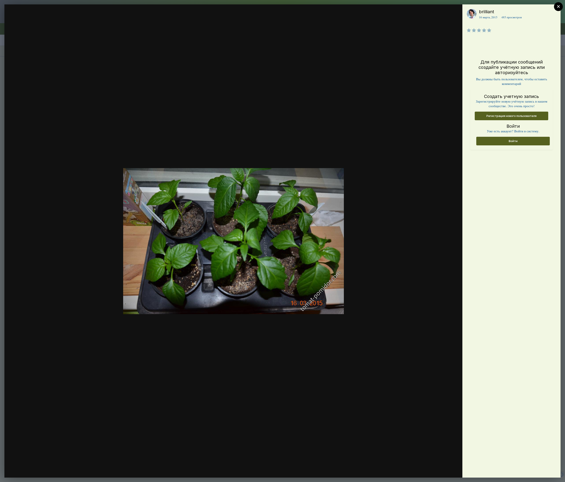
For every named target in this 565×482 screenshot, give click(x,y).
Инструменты (443, 469)
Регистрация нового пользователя (511, 116)
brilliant (486, 11)
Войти (513, 141)
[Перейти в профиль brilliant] (471, 14)
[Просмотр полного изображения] (455, 12)
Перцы (32, 20)
